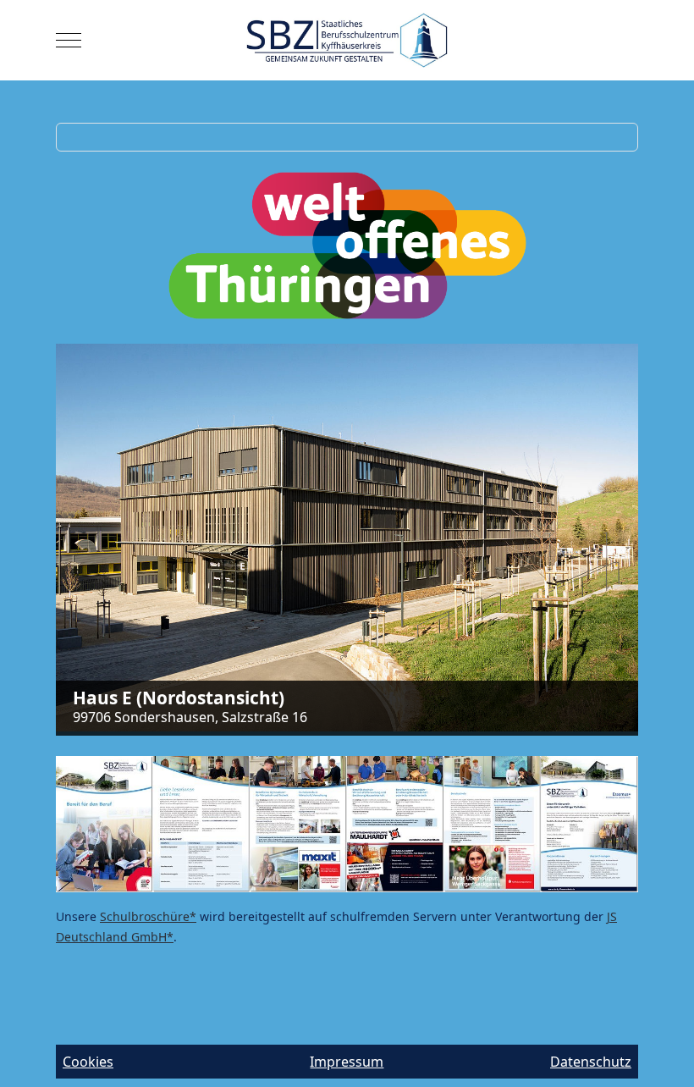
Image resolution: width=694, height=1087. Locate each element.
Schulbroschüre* (148, 916)
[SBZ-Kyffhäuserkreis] (347, 40)
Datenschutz (590, 1061)
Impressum (346, 1061)
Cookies (88, 1061)
